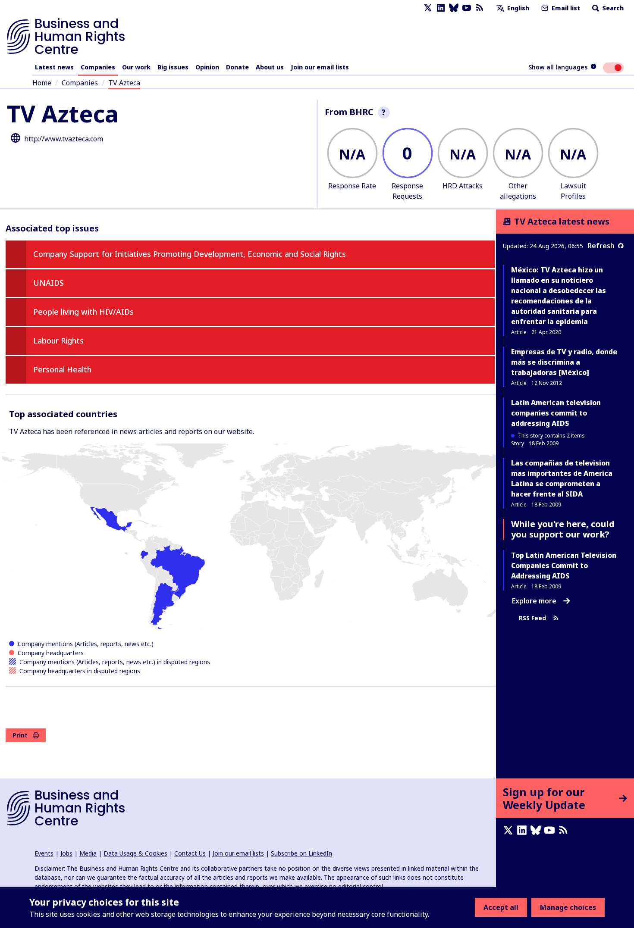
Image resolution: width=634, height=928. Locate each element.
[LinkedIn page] (441, 7)
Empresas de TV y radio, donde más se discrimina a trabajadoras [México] (564, 362)
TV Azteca (124, 82)
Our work (136, 67)
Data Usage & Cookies (135, 853)
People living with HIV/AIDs (83, 311)
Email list (565, 8)
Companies (98, 67)
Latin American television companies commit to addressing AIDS (556, 413)
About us (270, 67)
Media (88, 853)
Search (612, 8)
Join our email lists (320, 67)
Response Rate (352, 186)
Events (44, 853)
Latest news (54, 67)
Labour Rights (58, 340)
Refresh (601, 245)
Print (20, 735)
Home (41, 82)
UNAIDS (48, 283)
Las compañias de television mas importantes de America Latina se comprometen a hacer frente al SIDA (561, 478)
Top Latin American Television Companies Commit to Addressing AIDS (563, 565)
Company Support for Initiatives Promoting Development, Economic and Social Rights (189, 254)
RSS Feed (532, 618)
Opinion (207, 67)
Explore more (534, 601)
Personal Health (62, 369)
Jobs (66, 853)
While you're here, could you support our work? (563, 529)
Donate (237, 67)
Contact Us (190, 853)
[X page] (428, 7)
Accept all (500, 907)
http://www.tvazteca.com (63, 139)
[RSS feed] (479, 7)
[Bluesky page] (454, 7)
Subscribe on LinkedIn (301, 853)
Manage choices (568, 907)
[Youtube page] (466, 7)
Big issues (172, 67)
